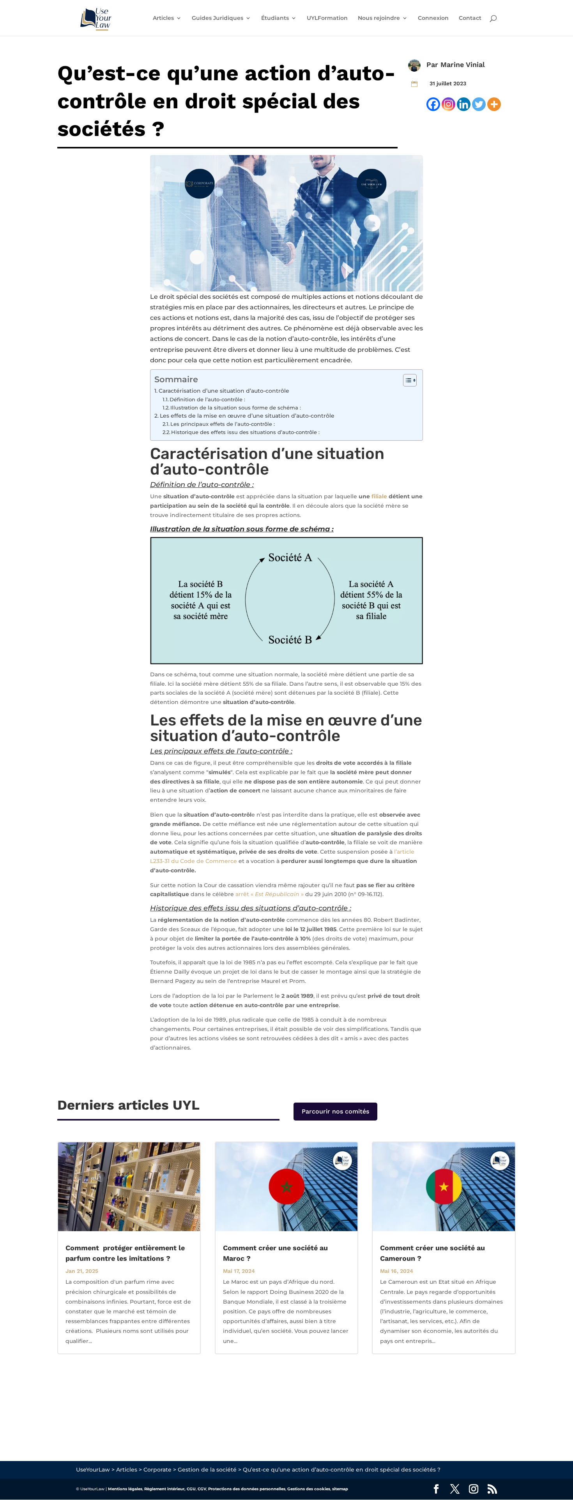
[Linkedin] (463, 104)
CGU (191, 1488)
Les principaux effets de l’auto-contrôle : (222, 424)
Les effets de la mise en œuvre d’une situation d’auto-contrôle (247, 416)
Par (433, 64)
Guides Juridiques (217, 18)
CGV (202, 1488)
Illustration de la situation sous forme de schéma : (235, 407)
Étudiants (275, 18)
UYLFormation (327, 18)
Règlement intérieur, (165, 1488)
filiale (379, 496)
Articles (163, 18)
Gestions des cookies (308, 1488)
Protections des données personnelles (246, 1488)
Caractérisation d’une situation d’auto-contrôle (224, 391)
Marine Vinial (462, 64)
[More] (494, 104)
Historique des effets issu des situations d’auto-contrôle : (245, 432)
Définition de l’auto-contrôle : (207, 399)
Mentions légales (125, 1488)
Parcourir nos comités (335, 1111)
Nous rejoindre (379, 18)
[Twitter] (479, 104)
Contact (470, 18)
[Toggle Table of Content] (406, 380)
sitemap (340, 1488)
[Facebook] (433, 104)
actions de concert (179, 338)
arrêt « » (269, 894)
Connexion (433, 18)
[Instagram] (448, 104)
